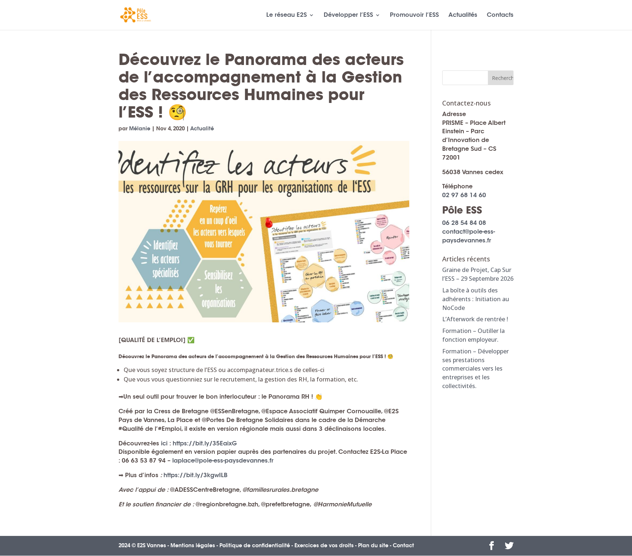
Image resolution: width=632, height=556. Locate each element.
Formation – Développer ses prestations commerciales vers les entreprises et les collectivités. (475, 368)
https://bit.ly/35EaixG (205, 443)
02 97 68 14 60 (464, 195)
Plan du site (373, 545)
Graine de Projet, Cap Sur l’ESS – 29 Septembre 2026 (478, 274)
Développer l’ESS (348, 15)
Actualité (202, 128)
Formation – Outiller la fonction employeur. (473, 335)
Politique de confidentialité (254, 545)
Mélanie (139, 128)
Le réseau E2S (286, 15)
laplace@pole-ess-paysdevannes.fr (223, 460)
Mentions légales (192, 545)
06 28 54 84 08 (464, 223)
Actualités (462, 15)
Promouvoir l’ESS (414, 15)
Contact (403, 545)
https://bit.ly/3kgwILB (195, 475)
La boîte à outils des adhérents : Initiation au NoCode (475, 299)
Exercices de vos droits (324, 545)
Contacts (500, 15)
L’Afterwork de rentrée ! (475, 319)
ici (164, 443)
